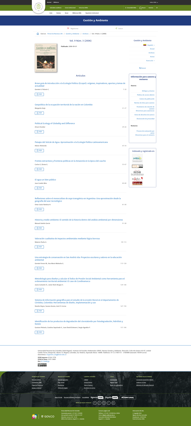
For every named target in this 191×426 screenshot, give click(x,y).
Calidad (86, 380)
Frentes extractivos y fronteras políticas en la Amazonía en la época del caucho (70, 161)
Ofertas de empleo (63, 388)
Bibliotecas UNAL (77, 13)
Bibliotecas (56, 2)
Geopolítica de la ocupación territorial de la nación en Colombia (63, 105)
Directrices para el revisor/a (144, 135)
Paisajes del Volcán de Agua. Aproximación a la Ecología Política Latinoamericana (71, 142)
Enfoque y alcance (148, 91)
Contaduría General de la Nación (144, 380)
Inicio (50, 13)
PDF (40, 94)
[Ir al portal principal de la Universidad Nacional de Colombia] (38, 6)
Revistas (59, 13)
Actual (152, 49)
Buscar (66, 13)
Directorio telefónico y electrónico (72, 397)
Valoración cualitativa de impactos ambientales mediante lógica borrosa (67, 239)
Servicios (151, 7)
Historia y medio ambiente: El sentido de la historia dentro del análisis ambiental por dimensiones (79, 220)
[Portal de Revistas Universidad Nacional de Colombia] (38, 33)
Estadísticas (61, 385)
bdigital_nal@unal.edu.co (108, 415)
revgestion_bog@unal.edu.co (56, 355)
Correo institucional (70, 7)
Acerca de (149, 61)
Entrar (120, 28)
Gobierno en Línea (141, 382)
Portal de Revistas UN (55, 34)
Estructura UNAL (83, 7)
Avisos (152, 57)
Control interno (88, 382)
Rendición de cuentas (89, 388)
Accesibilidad (85, 397)
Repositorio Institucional (92, 13)
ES (157, 7)
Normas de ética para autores (144, 103)
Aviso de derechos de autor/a (144, 115)
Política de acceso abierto (145, 95)
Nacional (49, 2)
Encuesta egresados (63, 380)
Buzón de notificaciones (116, 385)
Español (150, 45)
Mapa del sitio (58, 397)
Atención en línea (36, 380)
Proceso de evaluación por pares (145, 132)
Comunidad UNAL (130, 7)
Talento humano (88, 385)
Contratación (113, 380)
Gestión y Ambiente (95, 20)
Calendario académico (55, 7)
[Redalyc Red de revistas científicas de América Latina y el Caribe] (137, 179)
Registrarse (74, 28)
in (94, 403)
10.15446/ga (45, 361)
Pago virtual (61, 382)
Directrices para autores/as (145, 111)
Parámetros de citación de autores (145, 108)
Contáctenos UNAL (37, 382)
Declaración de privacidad (145, 119)
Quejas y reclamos (36, 388)
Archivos (86, 34)
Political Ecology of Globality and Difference (55, 123)
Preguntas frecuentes (37, 385)
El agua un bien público (45, 180)
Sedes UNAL (153, 2)
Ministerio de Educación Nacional (145, 385)
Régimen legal (113, 382)
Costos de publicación (147, 99)
